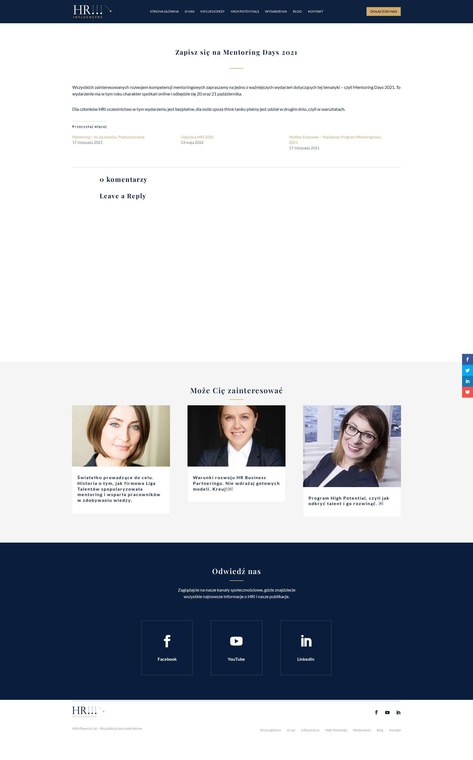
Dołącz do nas (383, 11)
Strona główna (164, 11)
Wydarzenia (276, 11)
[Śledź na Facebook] (167, 641)
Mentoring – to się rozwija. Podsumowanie (108, 137)
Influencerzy (212, 11)
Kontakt (315, 11)
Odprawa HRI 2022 (197, 137)
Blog (297, 11)
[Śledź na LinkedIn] (305, 641)
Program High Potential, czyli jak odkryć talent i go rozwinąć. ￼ (349, 500)
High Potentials (245, 11)
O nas (189, 11)
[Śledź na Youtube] (236, 641)
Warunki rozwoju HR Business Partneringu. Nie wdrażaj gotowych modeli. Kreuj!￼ (236, 483)
